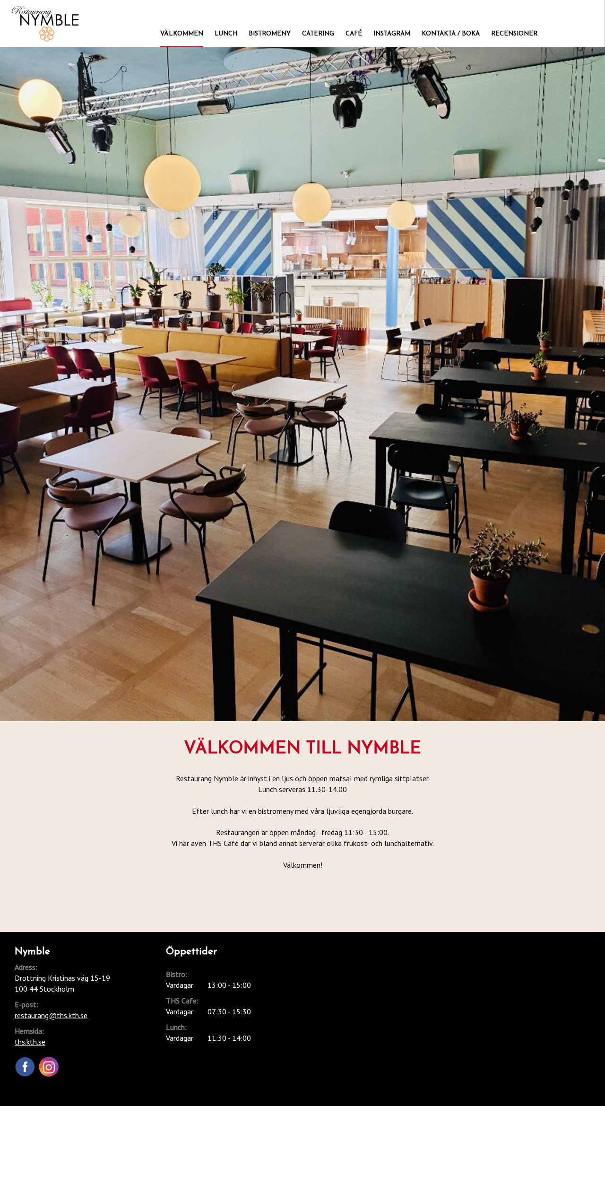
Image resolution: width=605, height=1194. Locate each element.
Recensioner (514, 34)
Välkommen (181, 34)
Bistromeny (270, 34)
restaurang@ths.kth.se (51, 1015)
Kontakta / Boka (451, 34)
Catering (318, 34)
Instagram (391, 34)
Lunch (226, 34)
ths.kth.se (30, 1041)
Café (354, 34)
